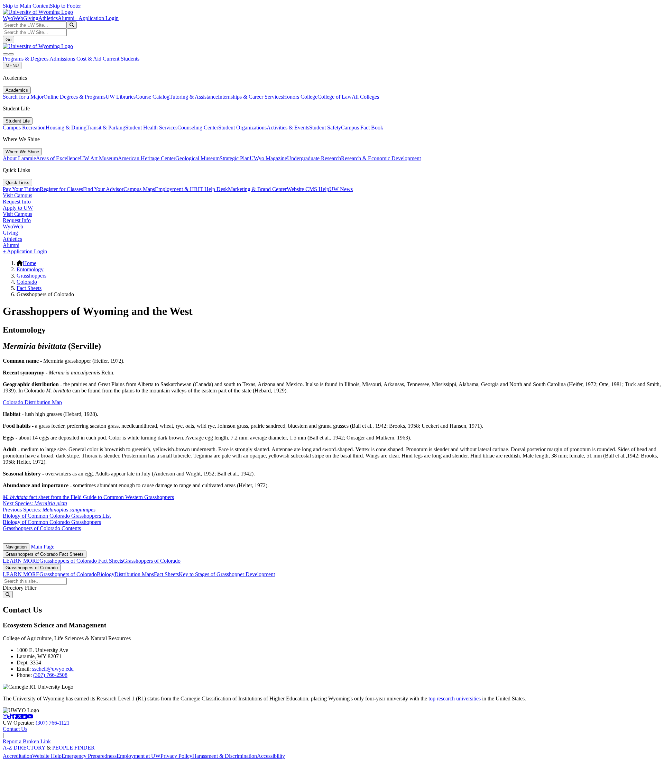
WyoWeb (13, 18)
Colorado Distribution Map (32, 402)
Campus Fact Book (362, 127)
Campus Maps (139, 189)
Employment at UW (138, 756)
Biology (105, 574)
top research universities (454, 698)
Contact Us (15, 729)
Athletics (48, 18)
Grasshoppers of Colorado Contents (42, 528)
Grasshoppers (31, 276)
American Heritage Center (146, 158)
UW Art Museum (99, 158)
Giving (30, 18)
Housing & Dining (66, 127)
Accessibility (271, 756)
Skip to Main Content (26, 6)
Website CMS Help (308, 189)
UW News (341, 189)
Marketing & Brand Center (257, 189)
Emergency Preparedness (89, 756)
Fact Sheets (29, 288)
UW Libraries (120, 97)
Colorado (27, 282)
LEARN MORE (21, 561)
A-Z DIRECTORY (25, 748)
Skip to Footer (65, 6)
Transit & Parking (105, 127)
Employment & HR (176, 189)
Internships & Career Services (250, 97)
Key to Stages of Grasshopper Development (227, 574)
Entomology (30, 269)
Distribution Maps (134, 574)
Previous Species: (49, 509)
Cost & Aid (89, 59)
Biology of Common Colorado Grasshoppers (52, 522)
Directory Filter (19, 588)
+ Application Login (96, 18)
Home (29, 263)
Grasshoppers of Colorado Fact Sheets (45, 554)
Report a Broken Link (27, 741)
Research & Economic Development (381, 158)
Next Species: (35, 503)
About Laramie (19, 158)
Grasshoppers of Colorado (152, 561)
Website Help (47, 756)
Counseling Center (197, 127)
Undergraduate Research (314, 158)
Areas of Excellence (58, 158)
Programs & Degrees (26, 59)
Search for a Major (23, 97)
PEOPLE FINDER (73, 748)
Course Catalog (152, 97)
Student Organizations (242, 127)
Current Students (121, 59)
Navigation (16, 547)
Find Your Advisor (103, 189)
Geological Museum (197, 158)
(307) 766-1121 (53, 723)
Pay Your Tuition (21, 189)
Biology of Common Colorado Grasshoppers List (57, 516)
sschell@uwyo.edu (53, 669)
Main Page (41, 547)
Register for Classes (61, 189)
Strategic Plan (235, 158)
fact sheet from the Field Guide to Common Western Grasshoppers (88, 497)
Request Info (17, 202)
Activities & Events (288, 127)
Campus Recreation (24, 127)
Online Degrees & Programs (74, 97)
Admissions (62, 59)
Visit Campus (17, 195)
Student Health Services (151, 127)
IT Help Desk (213, 189)
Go (8, 39)
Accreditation (17, 756)
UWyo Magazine (268, 158)
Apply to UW (18, 208)
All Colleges (365, 97)
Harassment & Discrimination (224, 756)
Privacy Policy (176, 756)
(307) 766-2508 (50, 675)
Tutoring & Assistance (193, 97)
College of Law (334, 97)
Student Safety (325, 127)
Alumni (66, 18)
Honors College (300, 97)
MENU (12, 65)
